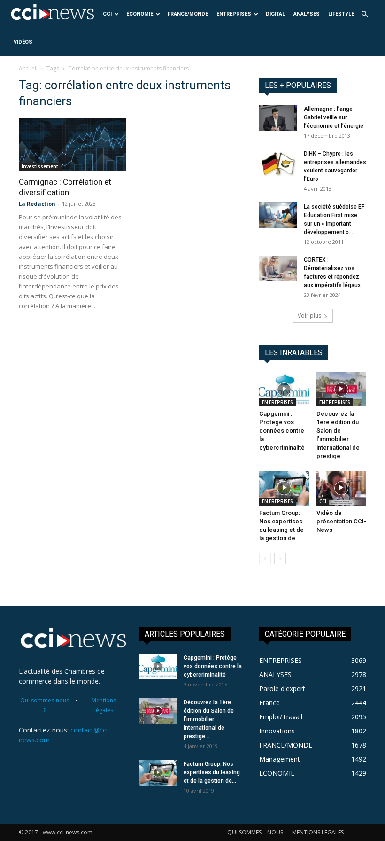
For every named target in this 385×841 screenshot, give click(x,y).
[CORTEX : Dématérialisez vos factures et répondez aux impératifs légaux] (278, 268)
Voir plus (309, 315)
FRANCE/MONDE (188, 14)
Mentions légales (104, 705)
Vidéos (23, 42)
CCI (107, 14)
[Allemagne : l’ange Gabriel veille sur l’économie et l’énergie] (278, 118)
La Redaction (37, 203)
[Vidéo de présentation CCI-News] (341, 488)
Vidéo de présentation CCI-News (341, 521)
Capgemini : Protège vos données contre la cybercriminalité (282, 430)
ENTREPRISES (233, 14)
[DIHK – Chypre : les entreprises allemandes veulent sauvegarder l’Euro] (278, 162)
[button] (364, 14)
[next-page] (280, 558)
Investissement (40, 166)
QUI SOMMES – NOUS (255, 832)
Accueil (28, 68)
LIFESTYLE (341, 14)
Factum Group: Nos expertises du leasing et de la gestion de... (212, 772)
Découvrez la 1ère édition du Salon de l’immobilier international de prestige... (209, 719)
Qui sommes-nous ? (44, 705)
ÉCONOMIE (139, 14)
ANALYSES (306, 14)
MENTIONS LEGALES (318, 832)
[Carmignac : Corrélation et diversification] (72, 144)
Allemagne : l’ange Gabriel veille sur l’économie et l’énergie (333, 117)
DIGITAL (275, 14)
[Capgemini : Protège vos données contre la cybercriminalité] (284, 389)
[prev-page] (265, 558)
